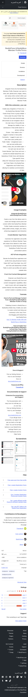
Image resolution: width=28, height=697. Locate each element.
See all (3, 609)
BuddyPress (22, 666)
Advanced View (21, 582)
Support (22, 79)
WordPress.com (21, 657)
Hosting (24, 636)
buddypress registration (7, 577)
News (24, 633)
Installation (22, 71)
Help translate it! (14, 12)
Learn (24, 644)
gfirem (21, 544)
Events (11, 647)
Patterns (10, 639)
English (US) (5, 567)
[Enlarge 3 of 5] (11, 443)
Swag (10, 652)
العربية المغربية (19, 673)
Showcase (10, 630)
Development (21, 75)
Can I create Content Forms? (18, 490)
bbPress (23, 663)
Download (22, 57)
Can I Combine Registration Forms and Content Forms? (18, 495)
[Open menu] (2, 2)
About (24, 630)
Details (23, 63)
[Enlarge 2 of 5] (24, 458)
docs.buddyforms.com (14, 381)
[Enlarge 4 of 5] (11, 451)
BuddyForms (19, 539)
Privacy (24, 639)
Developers (23, 649)
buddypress (5, 571)
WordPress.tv (21, 652)
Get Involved (9, 644)
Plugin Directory (22, 7)
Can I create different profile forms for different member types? (16, 501)
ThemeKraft (19, 387)
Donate (10, 649)
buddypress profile (6, 574)
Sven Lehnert (19, 534)
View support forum (20, 621)
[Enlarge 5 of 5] (11, 459)
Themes (11, 633)
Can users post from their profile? (16, 480)
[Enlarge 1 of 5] (24, 443)
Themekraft (23, 53)
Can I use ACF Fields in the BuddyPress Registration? (18, 507)
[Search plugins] (10, 18)
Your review (23, 609)
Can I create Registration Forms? (17, 485)
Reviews (22, 67)
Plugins (11, 636)
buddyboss (11, 571)
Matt (24, 660)
